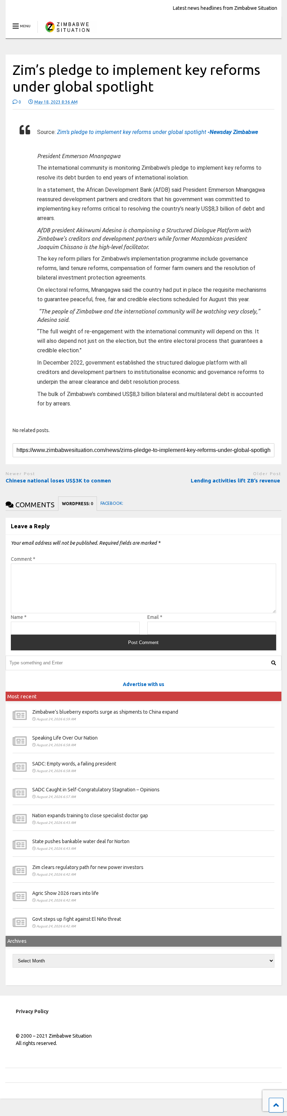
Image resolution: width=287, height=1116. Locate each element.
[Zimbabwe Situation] (67, 33)
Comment (23, 559)
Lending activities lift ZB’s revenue (236, 480)
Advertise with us (143, 684)
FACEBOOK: (112, 503)
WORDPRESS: (77, 503)
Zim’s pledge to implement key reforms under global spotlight (157, 132)
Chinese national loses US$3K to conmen (58, 480)
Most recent (22, 696)
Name (19, 617)
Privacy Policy (32, 1011)
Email (154, 617)
